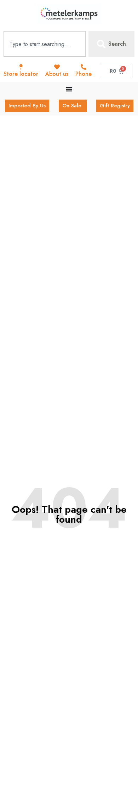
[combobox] (45, 44)
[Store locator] (21, 67)
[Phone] (83, 67)
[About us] (57, 67)
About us (56, 74)
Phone (83, 74)
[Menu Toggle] (69, 88)
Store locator (21, 74)
